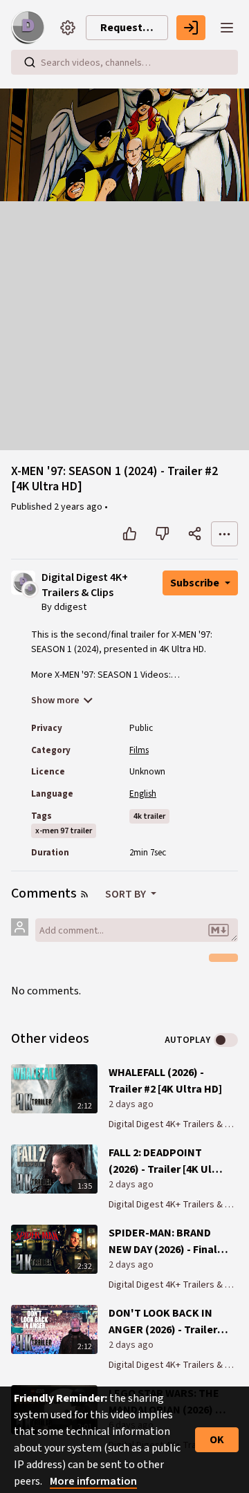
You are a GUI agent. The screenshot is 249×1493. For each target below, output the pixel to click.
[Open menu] (226, 27)
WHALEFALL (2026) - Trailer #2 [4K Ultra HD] (165, 1081)
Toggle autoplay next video (226, 1040)
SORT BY (126, 894)
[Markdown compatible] (218, 930)
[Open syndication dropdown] (84, 894)
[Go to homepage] (30, 27)
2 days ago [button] (131, 1104)
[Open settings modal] (67, 27)
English (142, 794)
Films (139, 750)
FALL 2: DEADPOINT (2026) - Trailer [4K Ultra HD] (168, 1161)
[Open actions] (224, 533)
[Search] (30, 62)
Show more (55, 700)
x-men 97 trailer (63, 831)
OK (217, 1439)
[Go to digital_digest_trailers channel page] (30, 588)
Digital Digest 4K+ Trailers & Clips (85, 585)
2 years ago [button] (79, 507)
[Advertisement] (124, 325)
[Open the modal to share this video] (194, 534)
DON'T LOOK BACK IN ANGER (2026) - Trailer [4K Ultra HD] (163, 1322)
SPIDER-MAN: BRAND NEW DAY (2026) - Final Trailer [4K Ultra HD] (163, 1241)
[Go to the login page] (190, 27)
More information (93, 1481)
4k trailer (149, 816)
